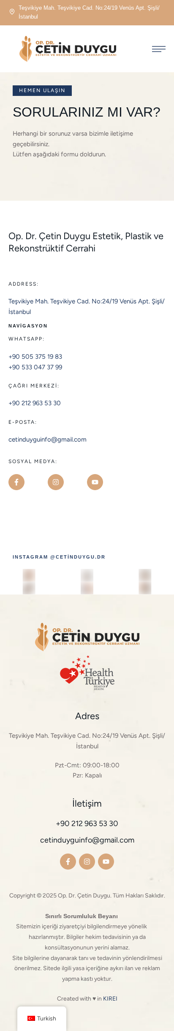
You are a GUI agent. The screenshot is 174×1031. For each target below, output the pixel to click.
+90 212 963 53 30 (34, 403)
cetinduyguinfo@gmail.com (47, 439)
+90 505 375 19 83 (35, 356)
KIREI (110, 998)
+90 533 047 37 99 (35, 367)
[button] (42, 90)
